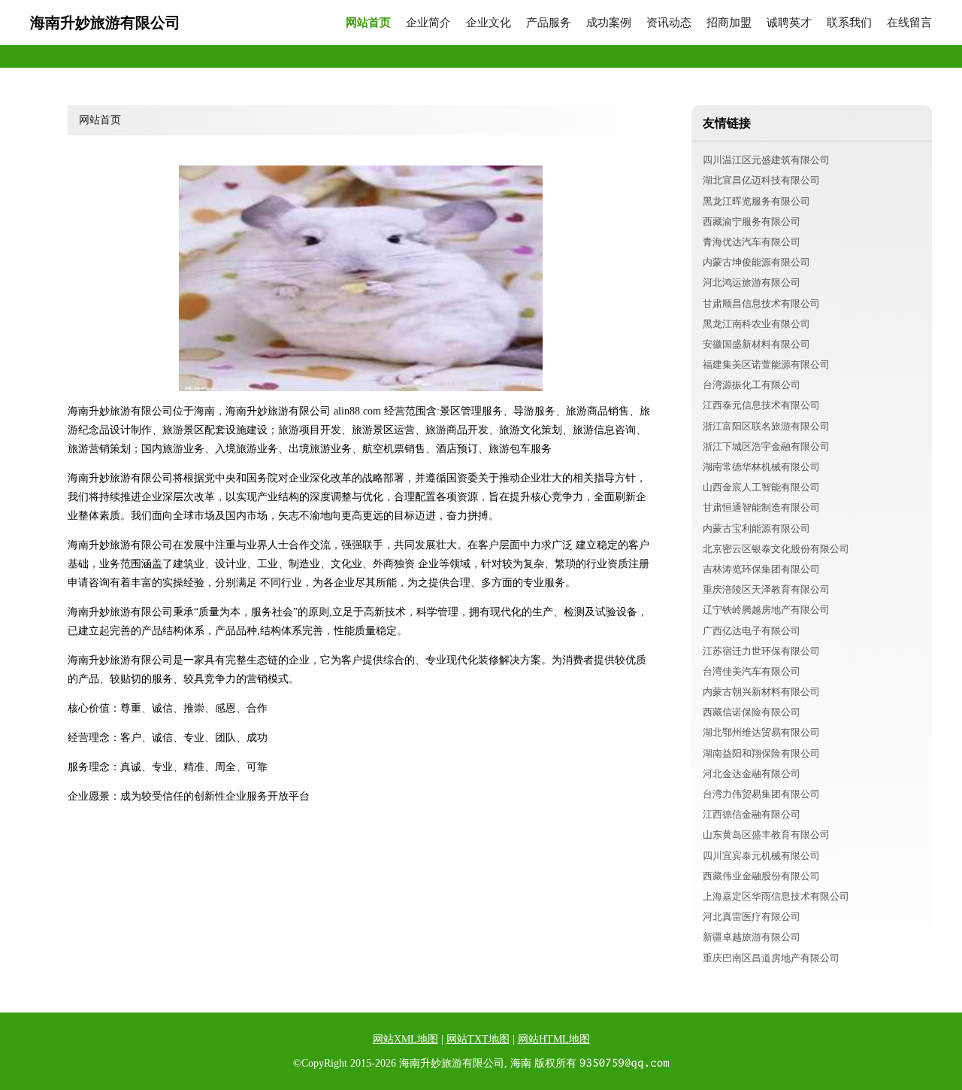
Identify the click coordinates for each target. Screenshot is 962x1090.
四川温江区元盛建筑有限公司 (766, 159)
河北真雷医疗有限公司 (751, 916)
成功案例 (608, 23)
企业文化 (488, 23)
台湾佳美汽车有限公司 (751, 671)
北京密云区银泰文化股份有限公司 (776, 548)
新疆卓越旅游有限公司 (751, 937)
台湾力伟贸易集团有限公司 (761, 794)
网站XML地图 (405, 1039)
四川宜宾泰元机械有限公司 (761, 855)
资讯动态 (668, 23)
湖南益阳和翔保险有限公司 (761, 753)
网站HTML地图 (554, 1039)
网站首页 (368, 23)
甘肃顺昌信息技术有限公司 (761, 303)
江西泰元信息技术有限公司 (761, 405)
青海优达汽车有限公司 (751, 241)
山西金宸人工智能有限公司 (761, 487)
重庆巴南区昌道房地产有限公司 (771, 958)
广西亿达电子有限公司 (751, 630)
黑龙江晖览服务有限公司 (756, 201)
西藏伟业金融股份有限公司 (761, 876)
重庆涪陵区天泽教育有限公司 (766, 589)
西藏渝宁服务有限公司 (751, 221)
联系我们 (849, 23)
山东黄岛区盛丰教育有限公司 (766, 834)
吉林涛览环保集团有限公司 (761, 569)
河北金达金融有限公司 (751, 773)
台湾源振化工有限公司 (751, 384)
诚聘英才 (789, 23)
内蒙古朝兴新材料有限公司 (761, 691)
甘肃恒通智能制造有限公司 (761, 507)
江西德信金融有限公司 (751, 814)
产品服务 (548, 23)
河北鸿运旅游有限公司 (751, 282)
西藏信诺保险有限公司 (751, 712)
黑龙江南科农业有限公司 (756, 323)
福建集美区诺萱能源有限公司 (766, 364)
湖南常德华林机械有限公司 (761, 466)
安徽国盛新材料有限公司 (756, 344)
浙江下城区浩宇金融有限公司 (766, 446)
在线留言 (909, 23)
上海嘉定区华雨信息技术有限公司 (776, 896)
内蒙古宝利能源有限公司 (756, 528)
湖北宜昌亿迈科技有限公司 (761, 180)
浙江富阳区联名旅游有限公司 (766, 426)
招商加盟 (729, 23)
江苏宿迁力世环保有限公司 (761, 651)
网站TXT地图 (478, 1039)
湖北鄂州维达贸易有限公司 (761, 732)
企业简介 (428, 23)
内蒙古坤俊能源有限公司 (756, 262)
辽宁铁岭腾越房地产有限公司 (766, 609)
